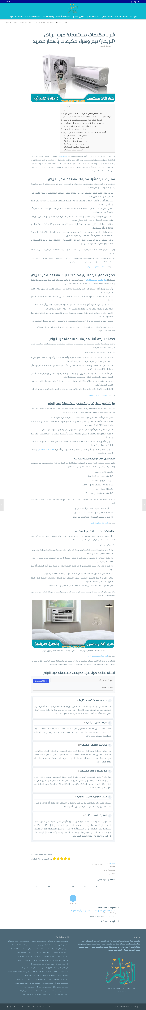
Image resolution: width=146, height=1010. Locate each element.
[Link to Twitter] (138, 1)
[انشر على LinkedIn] (73, 886)
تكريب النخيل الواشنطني (41, 952)
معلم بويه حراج (48, 983)
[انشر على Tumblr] (61, 886)
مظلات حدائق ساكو (61, 983)
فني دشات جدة (62, 975)
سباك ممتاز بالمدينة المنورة (59, 960)
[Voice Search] (110, 681)
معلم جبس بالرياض (22, 983)
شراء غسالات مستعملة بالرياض (97, 656)
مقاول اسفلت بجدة (41, 990)
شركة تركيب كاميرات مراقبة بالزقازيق (57, 968)
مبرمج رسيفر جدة (41, 979)
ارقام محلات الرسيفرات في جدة (58, 941)
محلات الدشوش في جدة (25, 979)
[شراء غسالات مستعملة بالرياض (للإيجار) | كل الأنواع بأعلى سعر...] (144, 505)
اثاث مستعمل (110, 46)
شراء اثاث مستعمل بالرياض (99, 523)
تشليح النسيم (16, 945)
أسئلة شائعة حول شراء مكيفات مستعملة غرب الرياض (84, 132)
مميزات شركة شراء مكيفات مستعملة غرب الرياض (82, 114)
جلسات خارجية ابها (50, 956)
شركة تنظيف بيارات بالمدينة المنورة (57, 971)
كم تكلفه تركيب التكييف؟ (77, 144)
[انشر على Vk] (49, 886)
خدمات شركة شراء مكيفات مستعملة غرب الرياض (82, 120)
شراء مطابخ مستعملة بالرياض (98, 395)
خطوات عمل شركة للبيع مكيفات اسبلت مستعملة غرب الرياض (88, 117)
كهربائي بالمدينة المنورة (33, 975)
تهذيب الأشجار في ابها (24, 952)
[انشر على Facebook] (109, 886)
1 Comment (98, 865)
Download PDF (40, 681)
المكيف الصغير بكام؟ (75, 150)
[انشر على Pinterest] (85, 886)
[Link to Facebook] (131, 1)
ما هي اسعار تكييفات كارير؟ (77, 135)
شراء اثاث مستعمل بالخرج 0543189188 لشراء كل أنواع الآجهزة (94, 911)
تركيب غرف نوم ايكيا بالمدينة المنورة (56, 945)
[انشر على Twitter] (97, 886)
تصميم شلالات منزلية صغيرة (59, 952)
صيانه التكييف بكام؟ (74, 138)
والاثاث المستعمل (46, 449)
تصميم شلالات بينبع (17, 949)
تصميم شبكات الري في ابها (59, 949)
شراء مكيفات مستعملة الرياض (96, 280)
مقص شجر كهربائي (26, 990)
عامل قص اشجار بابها (37, 971)
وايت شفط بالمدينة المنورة (43, 994)
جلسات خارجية (63, 956)
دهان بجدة (38, 956)
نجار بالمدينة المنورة (61, 994)
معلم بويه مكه (35, 983)
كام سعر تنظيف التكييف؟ (77, 141)
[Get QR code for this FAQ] (77, 700)
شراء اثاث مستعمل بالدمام (40, 960)
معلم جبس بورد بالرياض (60, 987)
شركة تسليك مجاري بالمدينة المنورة (33, 968)
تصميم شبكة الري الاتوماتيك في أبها (37, 949)
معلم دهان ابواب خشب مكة (59, 990)
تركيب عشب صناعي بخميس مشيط (19, 941)
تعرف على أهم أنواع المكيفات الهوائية (81, 126)
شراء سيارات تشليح (62, 964)
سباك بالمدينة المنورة (25, 956)
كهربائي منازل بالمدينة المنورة (58, 979)
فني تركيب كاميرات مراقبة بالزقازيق (18, 971)
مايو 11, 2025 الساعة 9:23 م (109, 913)
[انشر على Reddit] (37, 886)
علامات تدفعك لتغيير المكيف (75, 129)
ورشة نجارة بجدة (27, 994)
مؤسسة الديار (62, 156)
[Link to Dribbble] (135, 1)
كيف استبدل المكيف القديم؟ (78, 147)
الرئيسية (8, 1)
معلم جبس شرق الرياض (44, 987)
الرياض (102, 46)
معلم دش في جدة (28, 987)
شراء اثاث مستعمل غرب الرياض (97, 267)
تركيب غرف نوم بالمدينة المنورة (33, 945)
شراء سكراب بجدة (24, 960)
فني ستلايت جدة (49, 975)
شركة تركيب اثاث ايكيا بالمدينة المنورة (42, 964)
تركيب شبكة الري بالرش (39, 941)
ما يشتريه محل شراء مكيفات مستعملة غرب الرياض (83, 123)
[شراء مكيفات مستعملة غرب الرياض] (73, 77)
